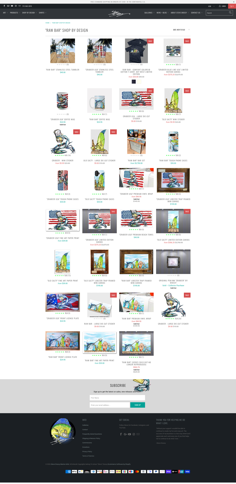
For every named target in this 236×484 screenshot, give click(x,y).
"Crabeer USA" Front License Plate (62, 304)
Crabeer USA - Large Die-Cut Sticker (136, 100)
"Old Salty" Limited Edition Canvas (173, 222)
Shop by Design (28, 12)
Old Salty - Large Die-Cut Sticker (99, 143)
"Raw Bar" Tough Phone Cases (173, 143)
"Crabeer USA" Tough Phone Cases (62, 182)
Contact (85, 429)
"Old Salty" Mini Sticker (173, 102)
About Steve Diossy (179, 12)
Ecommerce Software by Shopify (119, 464)
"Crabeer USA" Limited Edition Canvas (99, 222)
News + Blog (162, 12)
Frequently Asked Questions (92, 434)
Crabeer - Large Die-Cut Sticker (173, 306)
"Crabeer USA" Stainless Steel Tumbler (99, 52)
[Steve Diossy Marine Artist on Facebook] (4, 6)
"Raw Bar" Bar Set (136, 143)
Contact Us (196, 12)
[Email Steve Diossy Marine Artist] (19, 6)
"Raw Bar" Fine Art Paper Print (99, 344)
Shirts (42, 12)
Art (4, 12)
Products (14, 12)
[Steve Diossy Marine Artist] (119, 14)
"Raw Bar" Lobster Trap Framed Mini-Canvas (136, 263)
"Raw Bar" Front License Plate (62, 342)
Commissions (87, 443)
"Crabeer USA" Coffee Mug (62, 102)
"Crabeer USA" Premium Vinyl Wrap (136, 179)
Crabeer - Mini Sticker (62, 143)
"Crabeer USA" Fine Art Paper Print (62, 221)
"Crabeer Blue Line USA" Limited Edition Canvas (173, 52)
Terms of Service (88, 456)
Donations (85, 447)
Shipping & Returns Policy (91, 438)
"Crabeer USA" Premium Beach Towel (136, 220)
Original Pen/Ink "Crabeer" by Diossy (173, 263)
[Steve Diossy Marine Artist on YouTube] (12, 6)
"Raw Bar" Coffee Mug (99, 102)
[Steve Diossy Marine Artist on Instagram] (16, 6)
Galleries (149, 12)
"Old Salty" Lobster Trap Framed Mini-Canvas (99, 263)
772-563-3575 (27, 6)
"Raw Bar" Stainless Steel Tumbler (62, 52)
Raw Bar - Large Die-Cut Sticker (99, 306)
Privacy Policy (87, 451)
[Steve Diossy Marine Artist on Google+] (8, 6)
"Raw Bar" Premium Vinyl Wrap (136, 304)
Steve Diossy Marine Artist (60, 464)
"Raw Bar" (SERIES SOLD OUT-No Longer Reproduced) (136, 345)
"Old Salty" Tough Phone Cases (99, 182)
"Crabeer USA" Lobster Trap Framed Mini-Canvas (173, 182)
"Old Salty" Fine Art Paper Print (62, 263)
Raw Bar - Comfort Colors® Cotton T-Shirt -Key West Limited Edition (136, 52)
